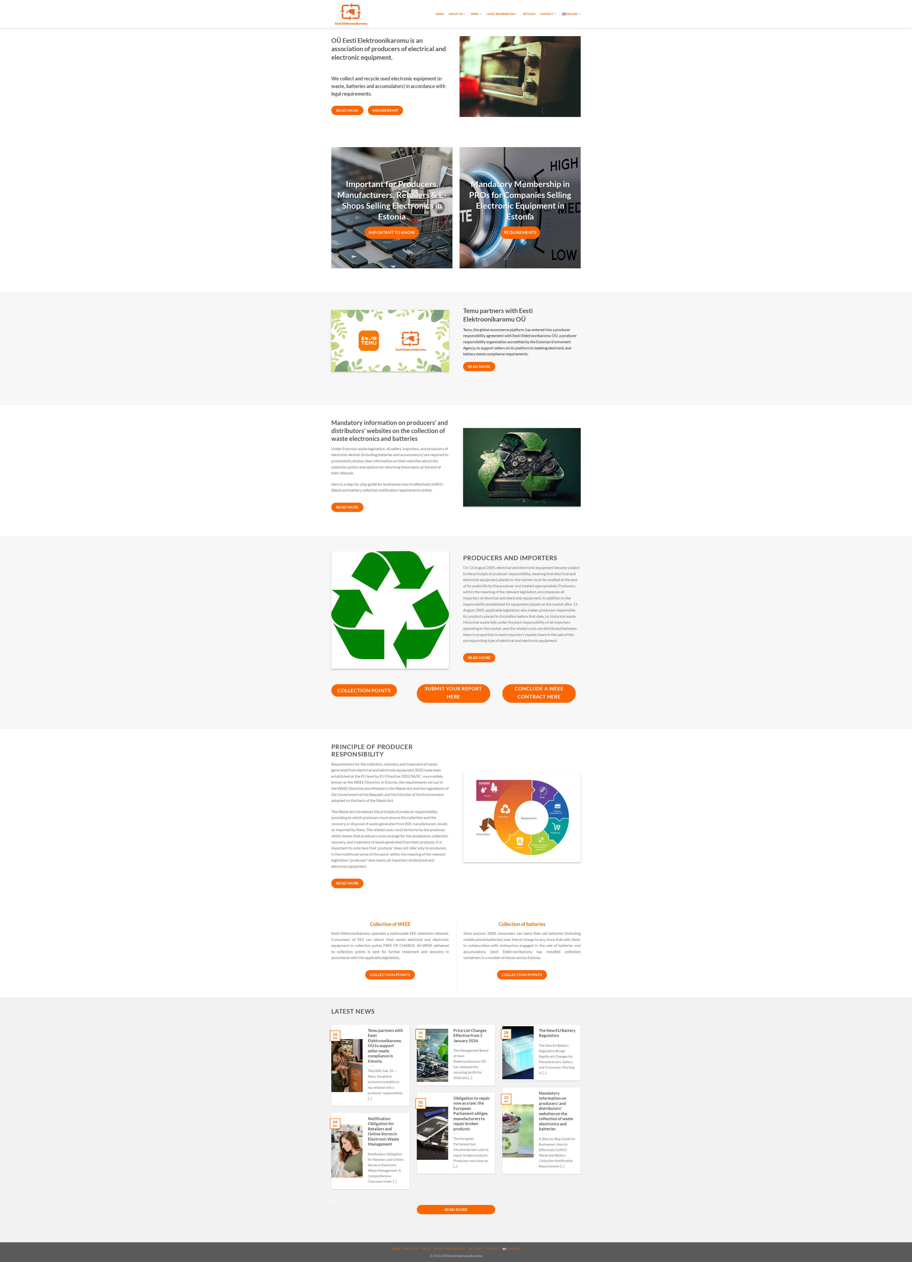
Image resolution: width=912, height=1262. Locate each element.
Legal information (500, 13)
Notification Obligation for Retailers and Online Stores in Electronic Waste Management (383, 1131)
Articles (529, 13)
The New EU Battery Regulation (557, 1033)
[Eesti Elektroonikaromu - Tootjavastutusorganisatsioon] (355, 14)
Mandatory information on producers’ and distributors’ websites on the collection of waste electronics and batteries (556, 1111)
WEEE (474, 13)
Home (440, 13)
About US (455, 13)
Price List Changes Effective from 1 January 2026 (469, 1035)
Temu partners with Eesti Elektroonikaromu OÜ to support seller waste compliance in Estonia (385, 1046)
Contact (547, 13)
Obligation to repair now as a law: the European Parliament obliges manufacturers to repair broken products (471, 1113)
